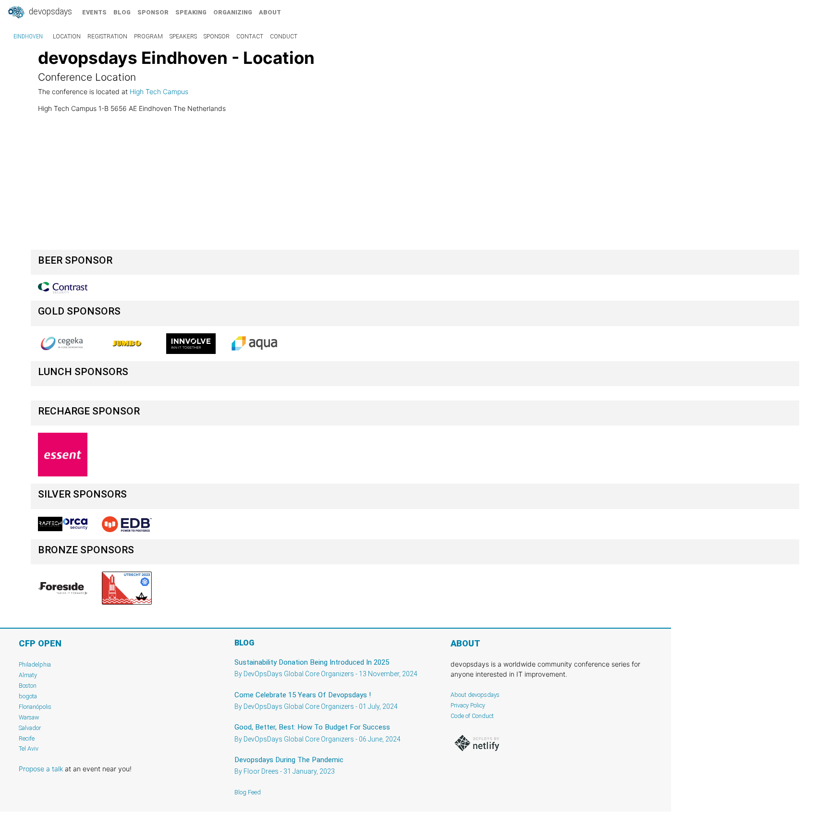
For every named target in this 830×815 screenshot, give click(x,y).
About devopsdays (475, 694)
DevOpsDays (49, 11)
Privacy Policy (468, 705)
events (94, 12)
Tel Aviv (28, 748)
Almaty (28, 675)
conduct (283, 36)
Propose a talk (41, 769)
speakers (183, 36)
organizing (232, 12)
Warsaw (29, 717)
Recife (27, 738)
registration (107, 36)
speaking (191, 12)
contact (249, 36)
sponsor (153, 12)
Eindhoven (28, 36)
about (270, 12)
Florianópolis (35, 706)
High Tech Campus (159, 91)
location (67, 36)
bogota (28, 696)
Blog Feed (247, 792)
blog (122, 12)
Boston (28, 685)
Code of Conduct (472, 715)
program (148, 36)
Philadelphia (35, 664)
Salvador (30, 727)
